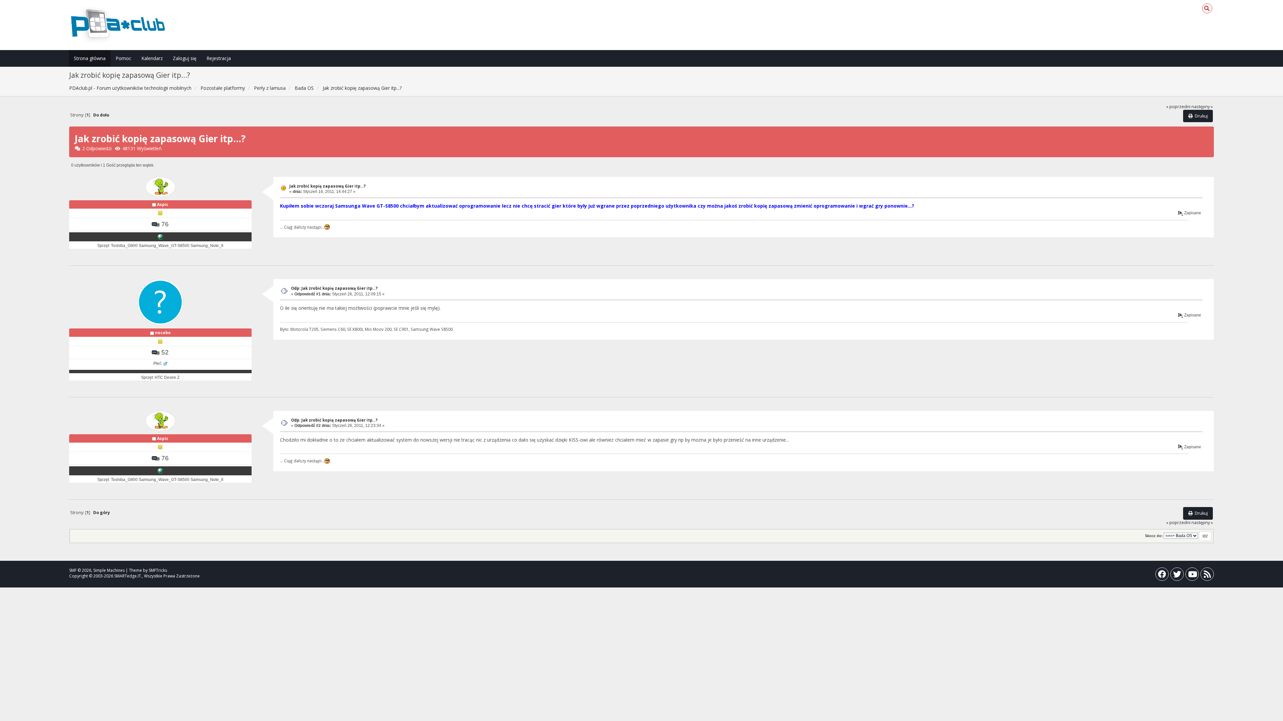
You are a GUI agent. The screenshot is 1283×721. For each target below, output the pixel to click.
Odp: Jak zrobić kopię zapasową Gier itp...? (334, 288)
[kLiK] (160, 236)
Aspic (162, 204)
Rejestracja (218, 58)
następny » (1202, 106)
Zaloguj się (184, 58)
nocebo (163, 332)
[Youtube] (1192, 575)
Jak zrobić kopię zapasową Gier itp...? (327, 186)
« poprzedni (1178, 106)
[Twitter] (1177, 575)
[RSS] (1207, 575)
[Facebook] (1162, 575)
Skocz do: (1154, 536)
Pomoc (123, 58)
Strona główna (90, 58)
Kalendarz (152, 58)
